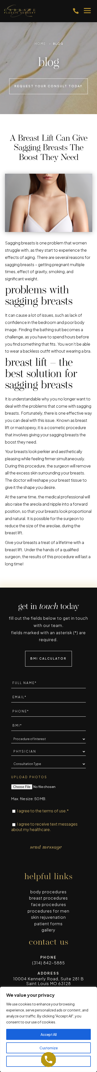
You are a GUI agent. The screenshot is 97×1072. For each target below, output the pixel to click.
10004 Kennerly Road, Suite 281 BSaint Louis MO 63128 (48, 981)
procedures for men (48, 911)
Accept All (49, 1034)
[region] (48, 1029)
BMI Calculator (48, 658)
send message (46, 847)
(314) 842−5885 (48, 962)
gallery (48, 929)
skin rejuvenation (48, 917)
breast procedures (48, 898)
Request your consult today (48, 86)
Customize (49, 1048)
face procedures (48, 904)
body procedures (48, 891)
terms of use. (54, 810)
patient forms (48, 923)
